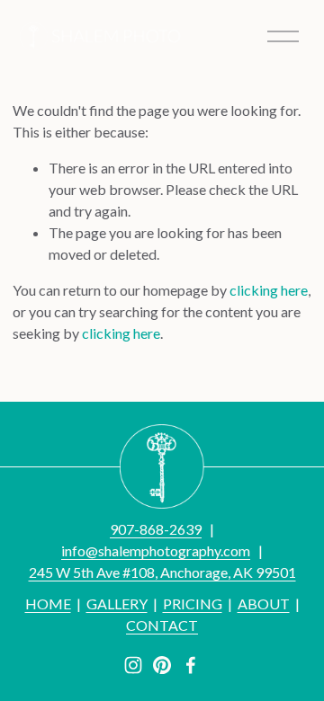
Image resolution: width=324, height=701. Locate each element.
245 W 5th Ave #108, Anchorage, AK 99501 (162, 572)
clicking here (269, 289)
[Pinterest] (162, 665)
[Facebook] (191, 665)
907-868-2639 (156, 528)
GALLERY (117, 603)
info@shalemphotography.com (155, 550)
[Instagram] (133, 665)
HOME (48, 603)
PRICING (192, 603)
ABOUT (264, 603)
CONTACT (162, 625)
